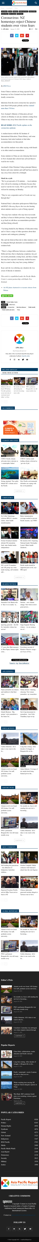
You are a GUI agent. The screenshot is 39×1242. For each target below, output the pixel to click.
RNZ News (7, 86)
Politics (3, 1122)
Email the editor (26, 356)
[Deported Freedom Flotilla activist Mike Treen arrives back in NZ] (10, 882)
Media (3, 1145)
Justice (3, 1164)
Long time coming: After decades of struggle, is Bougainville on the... (28, 749)
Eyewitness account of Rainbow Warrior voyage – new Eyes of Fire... (28, 649)
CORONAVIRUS (7, 498)
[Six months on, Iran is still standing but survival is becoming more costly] (19, 381)
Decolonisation (30, 384)
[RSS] (19, 1229)
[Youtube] (28, 359)
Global (3, 887)
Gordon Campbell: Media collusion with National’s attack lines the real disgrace (29, 867)
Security (4, 1158)
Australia (4, 743)
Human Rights (32, 11)
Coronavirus (11, 307)
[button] (36, 3)
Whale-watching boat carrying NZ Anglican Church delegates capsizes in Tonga (25, 1084)
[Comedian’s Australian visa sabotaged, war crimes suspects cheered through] (6, 1030)
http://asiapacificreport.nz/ (19, 351)
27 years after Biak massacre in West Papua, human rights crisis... (10, 649)
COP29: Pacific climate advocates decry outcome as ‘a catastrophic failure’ (9, 461)
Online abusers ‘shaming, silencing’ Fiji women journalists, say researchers (28, 692)
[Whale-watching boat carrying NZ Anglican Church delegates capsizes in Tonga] (6, 1085)
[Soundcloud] (19, 359)
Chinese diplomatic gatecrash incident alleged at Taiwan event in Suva (29, 892)
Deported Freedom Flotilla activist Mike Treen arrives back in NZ (9, 892)
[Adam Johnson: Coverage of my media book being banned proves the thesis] (29, 761)
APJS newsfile (5, 687)
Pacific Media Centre (12, 302)
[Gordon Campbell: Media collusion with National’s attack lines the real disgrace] (29, 857)
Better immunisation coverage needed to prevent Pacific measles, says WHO (28, 518)
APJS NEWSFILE (8, 671)
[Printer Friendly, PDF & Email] (7, 295)
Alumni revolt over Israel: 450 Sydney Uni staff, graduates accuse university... (25, 987)
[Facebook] (11, 359)
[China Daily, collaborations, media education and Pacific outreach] (6, 1054)
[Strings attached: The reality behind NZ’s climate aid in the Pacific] (10, 473)
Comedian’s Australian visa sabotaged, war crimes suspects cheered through (25, 1029)
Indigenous (5, 1139)
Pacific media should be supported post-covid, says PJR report (28, 567)
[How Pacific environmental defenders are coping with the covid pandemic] (29, 473)
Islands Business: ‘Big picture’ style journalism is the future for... (9, 714)
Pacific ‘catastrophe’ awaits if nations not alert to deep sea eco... (25, 1073)
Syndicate (4, 1129)
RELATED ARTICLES (9, 370)
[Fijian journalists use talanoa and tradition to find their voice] (10, 682)
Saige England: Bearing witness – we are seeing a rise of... (28, 627)
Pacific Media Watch (8, 1148)
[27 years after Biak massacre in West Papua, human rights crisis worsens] (10, 639)
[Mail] (14, 1229)
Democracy (5, 1155)
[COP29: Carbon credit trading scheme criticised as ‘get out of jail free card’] (29, 451)
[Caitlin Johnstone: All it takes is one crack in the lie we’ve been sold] (10, 739)
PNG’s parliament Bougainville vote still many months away (31, 389)
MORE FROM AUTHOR (10, 373)
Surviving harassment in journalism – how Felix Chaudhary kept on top (27, 714)
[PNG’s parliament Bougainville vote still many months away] (32, 381)
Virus (18, 310)
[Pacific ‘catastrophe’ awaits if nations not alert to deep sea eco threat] (6, 1075)
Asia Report (4, 11)
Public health (31, 307)
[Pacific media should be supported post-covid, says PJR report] (29, 557)
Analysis (16, 384)
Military (3, 1161)
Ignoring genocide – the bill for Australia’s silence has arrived (9, 627)
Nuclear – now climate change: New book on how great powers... (28, 604)
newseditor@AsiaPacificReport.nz (23, 1215)
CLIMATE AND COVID (10, 440)
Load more (18, 491)
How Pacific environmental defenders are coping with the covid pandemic (28, 483)
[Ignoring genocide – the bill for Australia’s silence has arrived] (10, 617)
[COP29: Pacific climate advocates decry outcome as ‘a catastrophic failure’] (10, 451)
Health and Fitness (23, 11)
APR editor (6, 29)
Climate (3, 456)
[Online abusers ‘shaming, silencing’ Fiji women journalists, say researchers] (29, 682)
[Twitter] (24, 359)
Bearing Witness (25, 644)
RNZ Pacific (20, 14)
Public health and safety (8, 310)
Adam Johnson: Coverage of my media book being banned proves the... (29, 771)
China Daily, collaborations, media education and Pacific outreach (24, 1052)
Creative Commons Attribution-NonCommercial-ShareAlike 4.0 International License (19, 1208)
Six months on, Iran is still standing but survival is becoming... (28, 808)
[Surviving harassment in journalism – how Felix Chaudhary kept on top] (29, 704)
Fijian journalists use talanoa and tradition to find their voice (10, 692)
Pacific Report (5, 14)
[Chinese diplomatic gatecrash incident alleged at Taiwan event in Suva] (29, 882)
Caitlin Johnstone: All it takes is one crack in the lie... (8, 749)
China (10, 11)
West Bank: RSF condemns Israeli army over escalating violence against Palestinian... (25, 1096)
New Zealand (12, 14)
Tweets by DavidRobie (19, 663)
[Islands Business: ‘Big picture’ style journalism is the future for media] (10, 704)
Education (15, 11)
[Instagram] (15, 359)
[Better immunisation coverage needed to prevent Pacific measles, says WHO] (29, 508)
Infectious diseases (21, 307)
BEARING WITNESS (9, 584)
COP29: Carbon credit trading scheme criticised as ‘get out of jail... (28, 461)
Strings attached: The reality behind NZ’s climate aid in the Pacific (9, 483)
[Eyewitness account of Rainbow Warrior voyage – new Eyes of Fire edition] (29, 639)
